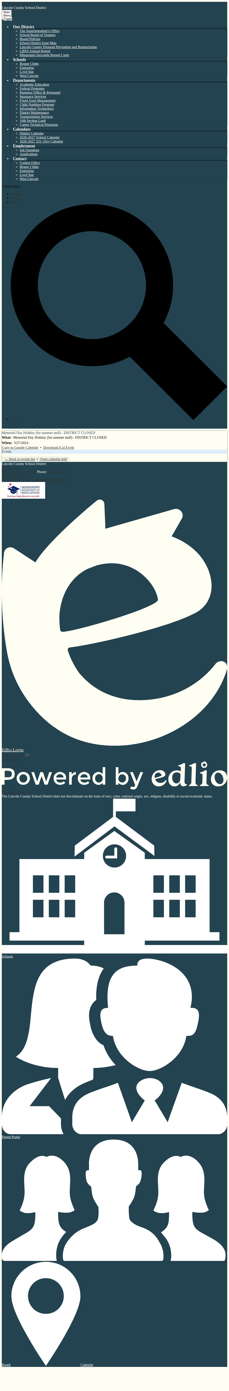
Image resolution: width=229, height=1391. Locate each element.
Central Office (30, 163)
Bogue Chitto (29, 64)
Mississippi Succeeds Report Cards (44, 55)
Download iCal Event (58, 447)
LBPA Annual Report (35, 51)
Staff (14, 202)
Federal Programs (32, 88)
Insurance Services (33, 96)
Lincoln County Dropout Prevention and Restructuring (58, 47)
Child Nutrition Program (37, 104)
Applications (29, 154)
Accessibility (11, 759)
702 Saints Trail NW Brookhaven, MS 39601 (34, 478)
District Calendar (32, 133)
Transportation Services (36, 116)
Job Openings (29, 150)
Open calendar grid (53, 459)
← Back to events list (20, 459)
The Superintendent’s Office (39, 31)
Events (6, 451)
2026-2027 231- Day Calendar (41, 141)
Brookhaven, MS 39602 (19, 470)
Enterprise (27, 68)
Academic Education (34, 84)
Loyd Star (27, 72)
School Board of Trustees (37, 35)
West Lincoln (29, 76)
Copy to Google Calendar (20, 447)
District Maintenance (34, 112)
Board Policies (30, 39)
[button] (23, 26)
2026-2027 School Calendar (39, 137)
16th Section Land (33, 120)
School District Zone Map (38, 43)
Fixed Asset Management (37, 100)
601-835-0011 (58, 472)
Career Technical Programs (39, 125)
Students (17, 194)
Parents (16, 198)
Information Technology (37, 108)
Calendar (87, 1365)
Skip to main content (16, 4)
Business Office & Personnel (40, 92)
